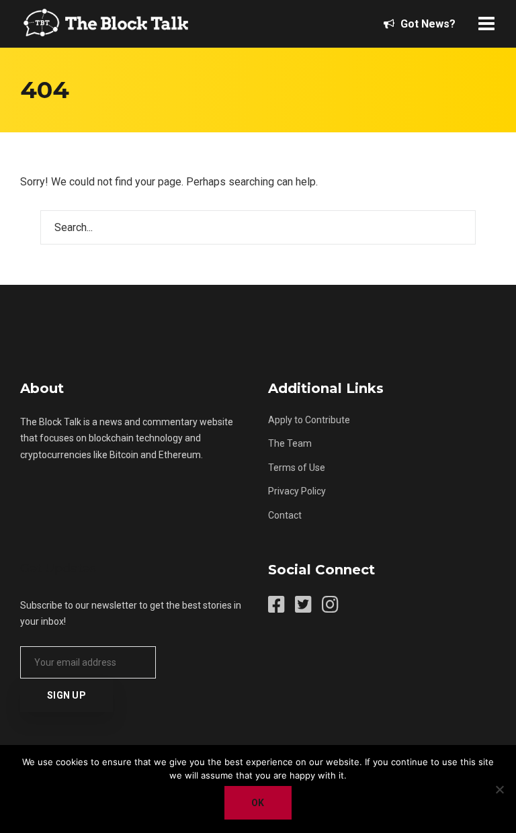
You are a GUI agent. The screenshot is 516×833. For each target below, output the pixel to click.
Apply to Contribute (309, 419)
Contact (285, 515)
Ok (258, 802)
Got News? (427, 23)
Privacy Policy (297, 491)
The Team (290, 443)
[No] (499, 789)
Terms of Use (296, 467)
